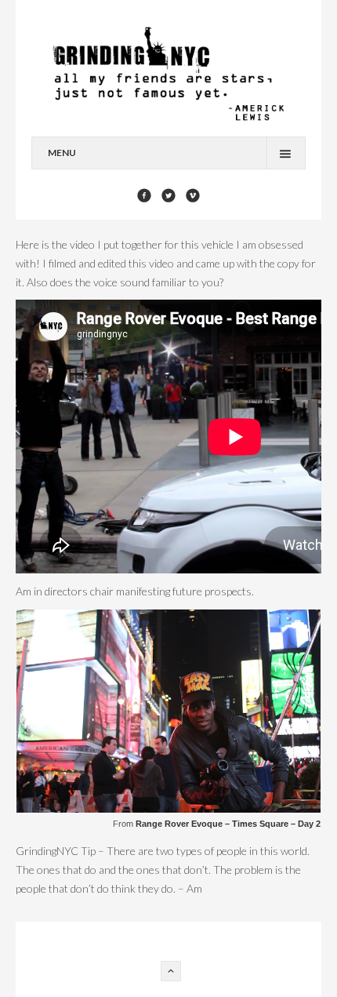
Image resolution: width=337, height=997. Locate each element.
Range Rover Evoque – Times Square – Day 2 (228, 823)
